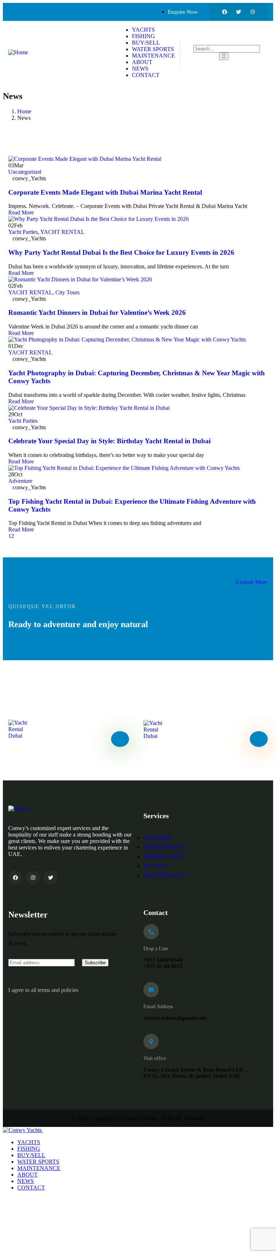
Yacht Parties (23, 232)
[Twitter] (238, 11)
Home (24, 111)
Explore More (251, 582)
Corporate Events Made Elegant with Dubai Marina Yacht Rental (105, 192)
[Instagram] (252, 11)
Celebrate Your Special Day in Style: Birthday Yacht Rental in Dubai (109, 441)
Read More (21, 212)
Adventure (20, 481)
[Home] (18, 52)
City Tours (67, 292)
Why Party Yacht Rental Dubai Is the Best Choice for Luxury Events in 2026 (121, 252)
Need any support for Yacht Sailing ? (56, 753)
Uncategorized (24, 172)
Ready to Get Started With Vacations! (192, 753)
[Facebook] (224, 11)
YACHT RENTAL (62, 232)
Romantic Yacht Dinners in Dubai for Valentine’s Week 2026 (97, 312)
